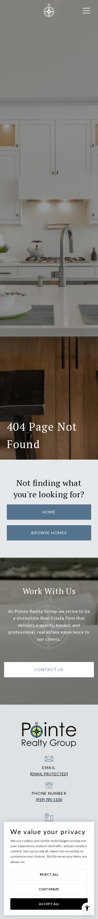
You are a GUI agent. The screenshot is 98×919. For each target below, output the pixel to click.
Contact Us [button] (49, 669)
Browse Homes (49, 532)
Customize (49, 889)
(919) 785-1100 (49, 799)
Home (49, 512)
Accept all (49, 904)
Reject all (49, 874)
